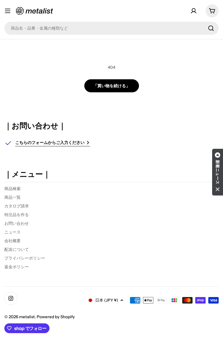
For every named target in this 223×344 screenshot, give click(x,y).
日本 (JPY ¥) (106, 300)
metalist (27, 316)
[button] (217, 172)
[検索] (211, 28)
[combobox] (111, 28)
